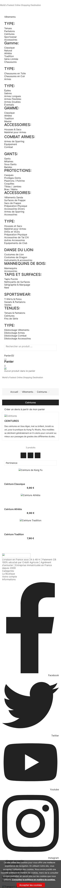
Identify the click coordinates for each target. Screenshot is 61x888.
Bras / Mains (10, 189)
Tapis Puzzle (11, 279)
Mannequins (10, 268)
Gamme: (11, 43)
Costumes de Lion (14, 254)
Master (8, 121)
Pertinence (30, 463)
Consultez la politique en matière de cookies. (33, 879)
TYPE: (9, 23)
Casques (8, 175)
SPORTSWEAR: (17, 294)
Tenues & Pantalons (14, 312)
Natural (8, 50)
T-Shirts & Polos (13, 299)
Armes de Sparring (14, 141)
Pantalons (9, 31)
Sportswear (10, 36)
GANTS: (11, 154)
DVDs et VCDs (12, 231)
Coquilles (9, 183)
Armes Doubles (12, 101)
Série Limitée (11, 59)
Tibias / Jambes (12, 186)
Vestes (7, 304)
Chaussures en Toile (15, 73)
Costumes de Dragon (15, 257)
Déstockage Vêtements (16, 330)
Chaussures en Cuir (14, 76)
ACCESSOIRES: (17, 124)
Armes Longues (12, 96)
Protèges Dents (12, 177)
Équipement (10, 144)
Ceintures (9, 34)
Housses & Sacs (12, 129)
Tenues (8, 28)
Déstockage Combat (15, 335)
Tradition (9, 56)
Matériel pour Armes (15, 132)
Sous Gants (10, 164)
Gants (7, 158)
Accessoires (10, 39)
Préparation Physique (15, 206)
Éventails (9, 104)
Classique (9, 47)
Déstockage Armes (14, 332)
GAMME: (11, 108)
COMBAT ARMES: (19, 137)
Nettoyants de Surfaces (17, 281)
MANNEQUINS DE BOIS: (25, 263)
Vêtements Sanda (13, 197)
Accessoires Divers (14, 208)
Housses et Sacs (13, 226)
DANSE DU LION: (19, 250)
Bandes (8, 167)
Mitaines (8, 161)
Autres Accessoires (14, 240)
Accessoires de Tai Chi (16, 237)
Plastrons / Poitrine (14, 180)
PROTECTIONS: (17, 170)
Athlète (8, 53)
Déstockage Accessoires (17, 338)
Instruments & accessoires (18, 260)
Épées (7, 90)
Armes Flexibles (12, 99)
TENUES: (12, 308)
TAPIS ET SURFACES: (23, 274)
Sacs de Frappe (12, 203)
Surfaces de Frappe (14, 200)
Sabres (8, 93)
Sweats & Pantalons (14, 302)
